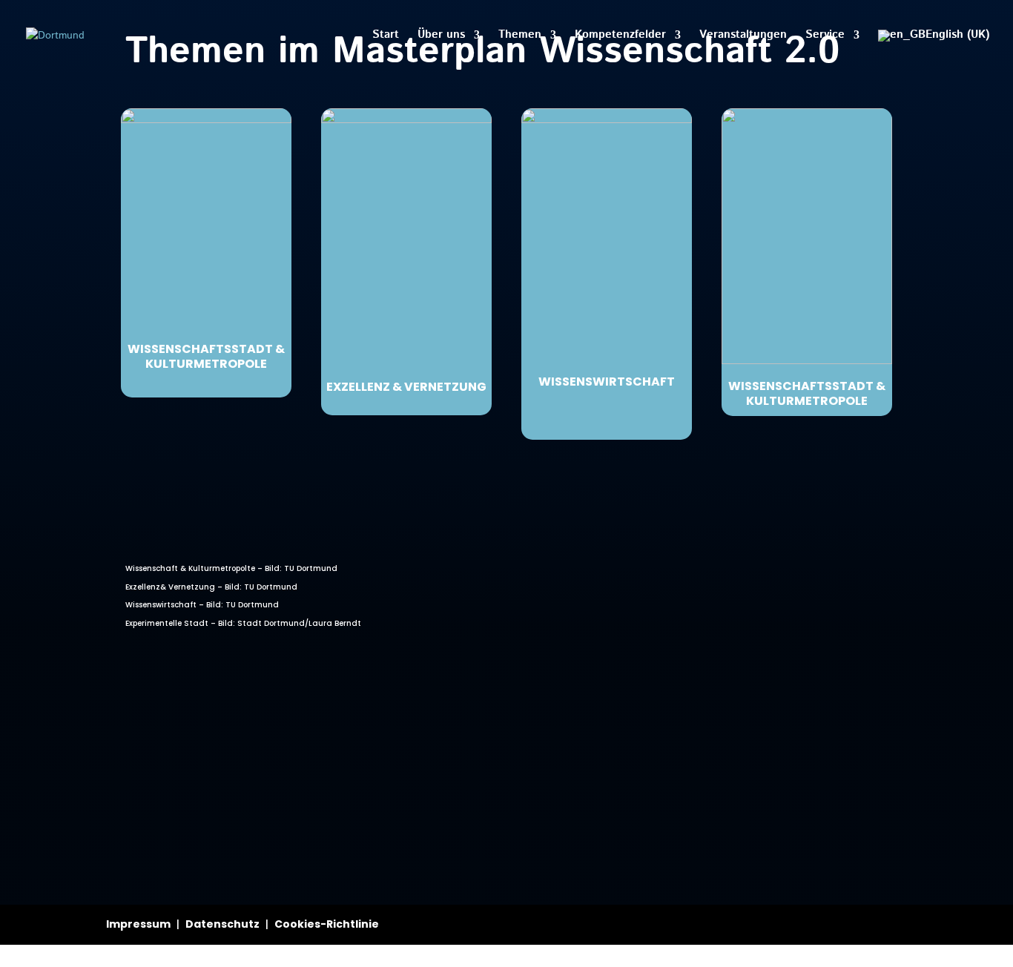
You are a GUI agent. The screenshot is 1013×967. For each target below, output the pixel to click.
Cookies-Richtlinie (326, 924)
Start (385, 36)
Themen (519, 36)
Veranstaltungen (743, 36)
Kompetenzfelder (620, 36)
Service (825, 36)
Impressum (138, 924)
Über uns (441, 36)
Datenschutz (222, 924)
